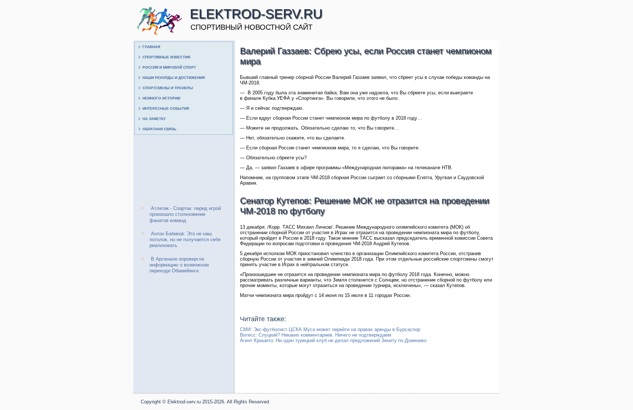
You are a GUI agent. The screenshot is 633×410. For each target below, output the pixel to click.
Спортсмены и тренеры (167, 88)
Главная (151, 47)
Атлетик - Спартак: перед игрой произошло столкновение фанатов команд (185, 214)
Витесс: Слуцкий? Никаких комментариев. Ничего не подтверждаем (315, 335)
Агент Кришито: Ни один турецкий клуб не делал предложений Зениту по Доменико (333, 340)
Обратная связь (159, 129)
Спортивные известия (166, 57)
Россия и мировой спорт (169, 67)
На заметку (154, 119)
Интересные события (165, 108)
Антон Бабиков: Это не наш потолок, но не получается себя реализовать (185, 239)
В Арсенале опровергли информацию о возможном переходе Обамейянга (179, 265)
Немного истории (161, 98)
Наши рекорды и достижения (173, 78)
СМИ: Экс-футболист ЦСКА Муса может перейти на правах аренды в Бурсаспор (330, 329)
